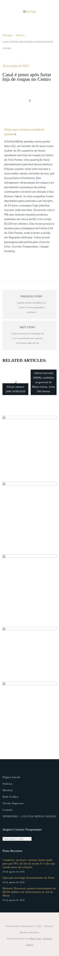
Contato (7, 809)
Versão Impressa (12, 803)
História (7, 790)
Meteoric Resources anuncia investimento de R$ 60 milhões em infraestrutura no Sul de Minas (29, 892)
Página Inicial (11, 777)
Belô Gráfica (10, 796)
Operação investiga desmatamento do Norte (28, 877)
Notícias (19, 35)
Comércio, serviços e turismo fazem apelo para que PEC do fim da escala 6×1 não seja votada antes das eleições (28, 863)
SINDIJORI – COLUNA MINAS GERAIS (29, 816)
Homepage (7, 35)
